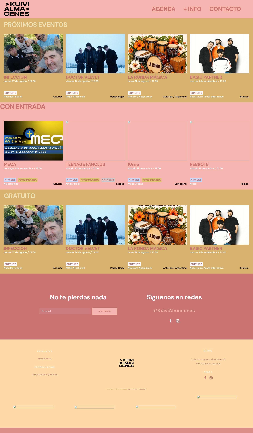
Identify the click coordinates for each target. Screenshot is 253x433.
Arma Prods (132, 389)
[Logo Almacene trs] (16, 3)
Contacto (142, 389)
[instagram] (178, 321)
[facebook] (171, 321)
